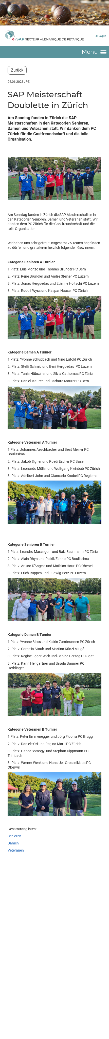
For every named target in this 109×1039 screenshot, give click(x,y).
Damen (14, 843)
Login (102, 36)
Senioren (14, 836)
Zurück (17, 70)
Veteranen (16, 850)
